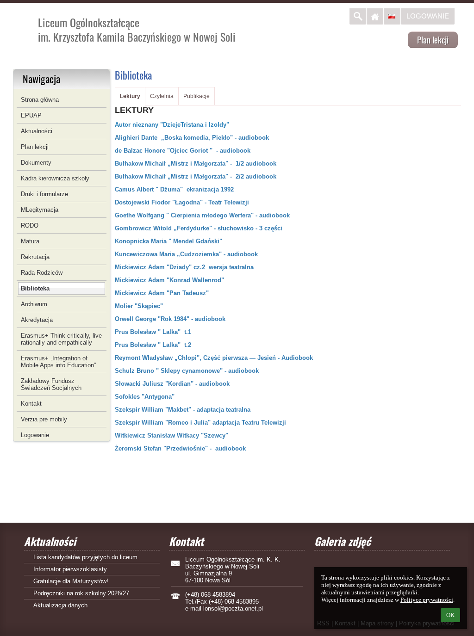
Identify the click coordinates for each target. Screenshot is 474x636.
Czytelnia (162, 96)
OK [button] (450, 614)
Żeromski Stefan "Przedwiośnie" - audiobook (180, 448)
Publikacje (196, 96)
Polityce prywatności (426, 599)
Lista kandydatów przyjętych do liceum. (86, 557)
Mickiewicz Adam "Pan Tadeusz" (162, 293)
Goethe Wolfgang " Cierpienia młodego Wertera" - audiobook (202, 215)
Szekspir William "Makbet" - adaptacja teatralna (182, 409)
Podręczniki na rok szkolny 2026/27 (81, 593)
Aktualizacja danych (60, 605)
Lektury (130, 96)
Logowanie (427, 16)
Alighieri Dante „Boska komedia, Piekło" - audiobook (192, 137)
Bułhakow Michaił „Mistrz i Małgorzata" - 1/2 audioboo (194, 163)
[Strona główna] (375, 16)
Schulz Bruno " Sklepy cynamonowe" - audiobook (187, 370)
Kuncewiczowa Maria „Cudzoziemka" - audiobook (186, 254)
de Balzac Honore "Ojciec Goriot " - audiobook (182, 150)
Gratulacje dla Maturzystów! (70, 581)
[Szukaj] (357, 16)
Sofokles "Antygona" (145, 396)
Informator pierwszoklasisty (70, 569)
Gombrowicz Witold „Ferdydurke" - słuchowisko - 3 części (198, 228)
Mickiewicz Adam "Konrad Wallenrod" (170, 280)
